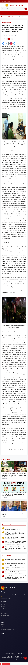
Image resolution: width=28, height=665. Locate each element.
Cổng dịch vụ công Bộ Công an (7, 629)
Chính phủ (3, 624)
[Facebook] (3, 43)
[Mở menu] (2, 13)
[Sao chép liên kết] (9, 43)
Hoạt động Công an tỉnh (6, 608)
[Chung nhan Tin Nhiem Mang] (7, 592)
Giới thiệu (3, 606)
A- (6, 38)
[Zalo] (6, 43)
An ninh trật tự (4, 611)
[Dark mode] (25, 658)
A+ (11, 38)
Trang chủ (4, 16)
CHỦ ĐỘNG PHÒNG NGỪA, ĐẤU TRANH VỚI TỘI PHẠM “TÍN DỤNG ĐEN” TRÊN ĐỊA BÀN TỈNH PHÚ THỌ (15, 548)
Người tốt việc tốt (4, 613)
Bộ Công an (3, 626)
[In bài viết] (14, 43)
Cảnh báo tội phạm (11, 16)
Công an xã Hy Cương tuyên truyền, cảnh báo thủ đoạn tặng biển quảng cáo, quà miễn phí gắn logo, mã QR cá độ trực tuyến (15, 577)
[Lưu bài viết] (11, 43)
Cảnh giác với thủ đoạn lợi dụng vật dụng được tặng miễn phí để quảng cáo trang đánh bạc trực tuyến (15, 533)
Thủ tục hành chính (5, 615)
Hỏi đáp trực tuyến (5, 617)
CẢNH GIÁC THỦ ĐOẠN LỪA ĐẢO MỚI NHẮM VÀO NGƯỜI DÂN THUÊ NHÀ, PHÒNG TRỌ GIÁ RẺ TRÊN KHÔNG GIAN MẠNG (14, 475)
